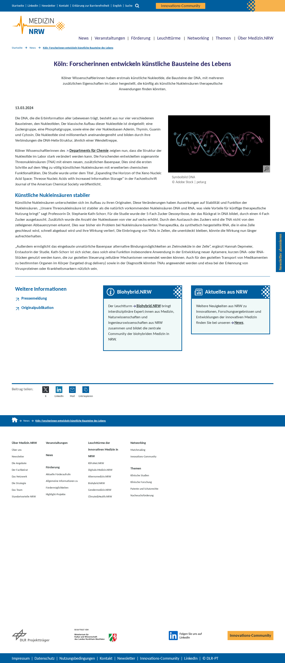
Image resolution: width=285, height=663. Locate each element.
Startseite (18, 6)
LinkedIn (33, 6)
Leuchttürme (169, 38)
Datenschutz (45, 658)
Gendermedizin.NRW (99, 489)
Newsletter (48, 6)
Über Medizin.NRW (255, 38)
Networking (198, 38)
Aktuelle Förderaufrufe (58, 474)
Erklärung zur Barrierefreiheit (90, 6)
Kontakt (64, 6)
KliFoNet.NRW (96, 463)
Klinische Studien (139, 475)
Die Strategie (19, 483)
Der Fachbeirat (20, 469)
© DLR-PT (210, 658)
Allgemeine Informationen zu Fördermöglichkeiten (62, 484)
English (117, 6)
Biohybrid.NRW (148, 306)
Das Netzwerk (19, 476)
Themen (223, 38)
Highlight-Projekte (55, 494)
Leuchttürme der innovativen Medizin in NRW (103, 449)
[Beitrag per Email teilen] (72, 389)
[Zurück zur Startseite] (38, 25)
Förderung (140, 38)
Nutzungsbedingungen (77, 658)
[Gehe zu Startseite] (15, 420)
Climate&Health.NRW (100, 496)
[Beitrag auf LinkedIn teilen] (59, 389)
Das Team (17, 489)
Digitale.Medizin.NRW (100, 469)
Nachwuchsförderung (142, 495)
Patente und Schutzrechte (144, 488)
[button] (85, 389)
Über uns (17, 449)
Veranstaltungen (110, 38)
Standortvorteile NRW (24, 496)
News (84, 38)
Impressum (21, 658)
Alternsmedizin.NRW (99, 476)
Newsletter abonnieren (280, 252)
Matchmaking (137, 449)
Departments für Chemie (89, 150)
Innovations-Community (180, 5)
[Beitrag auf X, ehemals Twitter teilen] (45, 389)
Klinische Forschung (141, 481)
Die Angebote (19, 463)
